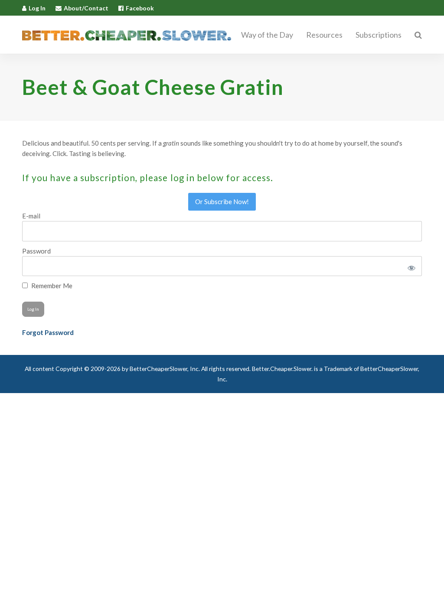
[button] (418, 35)
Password (36, 251)
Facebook (140, 8)
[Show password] (410, 266)
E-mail (31, 216)
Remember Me (51, 285)
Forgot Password (48, 332)
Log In (37, 8)
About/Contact (86, 8)
